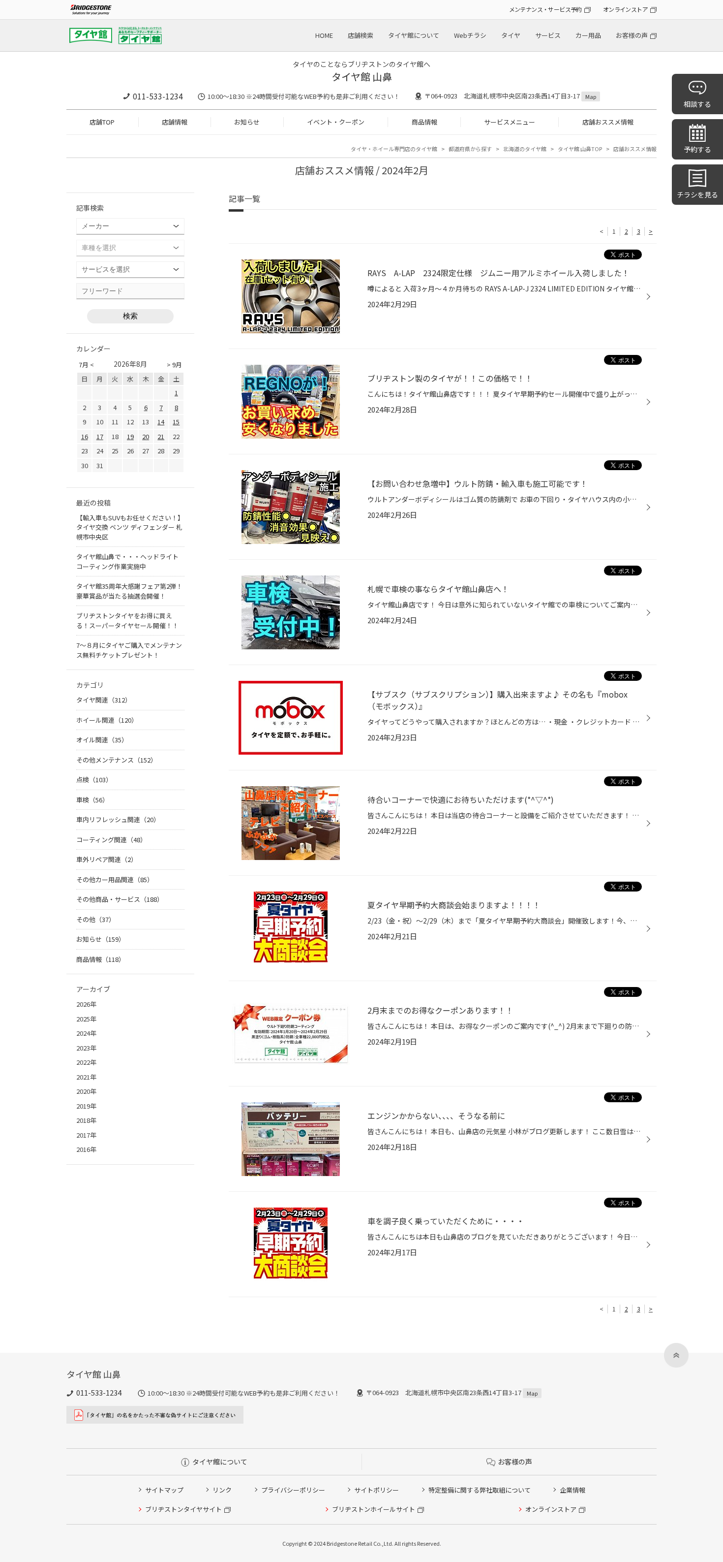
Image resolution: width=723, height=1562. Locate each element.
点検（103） (94, 779)
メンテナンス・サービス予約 (545, 9)
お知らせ (247, 122)
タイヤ (510, 35)
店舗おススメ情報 (607, 122)
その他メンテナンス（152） (116, 760)
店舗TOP (102, 122)
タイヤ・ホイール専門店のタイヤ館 (394, 149)
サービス (548, 35)
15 (176, 421)
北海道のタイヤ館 (524, 149)
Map (590, 96)
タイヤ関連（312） (103, 699)
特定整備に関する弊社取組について (479, 1490)
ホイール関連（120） (107, 720)
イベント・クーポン (335, 122)
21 (160, 436)
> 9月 (174, 364)
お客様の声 (632, 35)
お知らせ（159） (100, 939)
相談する (697, 104)
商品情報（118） (100, 959)
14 (160, 421)
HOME (324, 35)
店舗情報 (174, 122)
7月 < (86, 364)
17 (99, 436)
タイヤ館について (413, 35)
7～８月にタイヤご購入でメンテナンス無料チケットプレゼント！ (129, 650)
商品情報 (424, 122)
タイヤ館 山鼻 (361, 76)
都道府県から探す (470, 149)
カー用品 (588, 35)
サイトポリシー (376, 1490)
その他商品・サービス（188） (119, 899)
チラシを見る (697, 194)
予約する (697, 149)
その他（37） (95, 919)
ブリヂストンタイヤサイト (183, 1509)
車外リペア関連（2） (106, 859)
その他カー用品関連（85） (114, 879)
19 (130, 436)
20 (145, 436)
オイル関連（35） (102, 739)
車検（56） (92, 799)
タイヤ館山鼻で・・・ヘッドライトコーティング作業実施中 (127, 561)
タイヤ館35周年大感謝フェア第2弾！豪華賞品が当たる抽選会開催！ (129, 591)
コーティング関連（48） (111, 839)
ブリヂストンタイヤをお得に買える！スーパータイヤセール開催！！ (127, 620)
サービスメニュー (509, 122)
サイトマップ (164, 1490)
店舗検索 (360, 35)
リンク (222, 1490)
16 (84, 436)
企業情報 (572, 1490)
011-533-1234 (158, 96)
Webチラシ (470, 35)
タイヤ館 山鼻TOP (580, 149)
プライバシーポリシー (293, 1490)
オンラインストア (625, 9)
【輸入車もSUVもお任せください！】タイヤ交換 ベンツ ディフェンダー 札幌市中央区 (130, 527)
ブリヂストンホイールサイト (373, 1509)
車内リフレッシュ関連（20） (118, 819)
